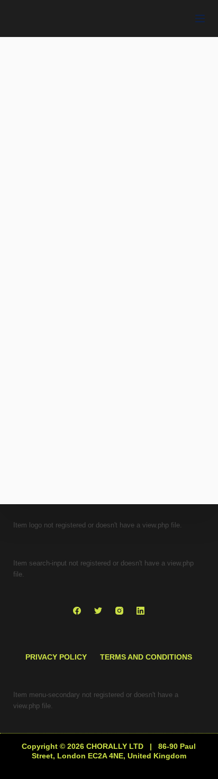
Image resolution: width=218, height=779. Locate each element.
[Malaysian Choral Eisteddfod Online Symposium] (109, 430)
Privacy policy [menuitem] (56, 657)
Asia (41, 291)
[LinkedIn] (140, 611)
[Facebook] (77, 611)
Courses (109, 506)
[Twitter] (98, 611)
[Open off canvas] (200, 18)
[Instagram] (119, 611)
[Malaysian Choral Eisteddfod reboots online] (109, 215)
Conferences (58, 506)
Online (147, 506)
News (165, 291)
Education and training (102, 291)
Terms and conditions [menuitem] (146, 657)
